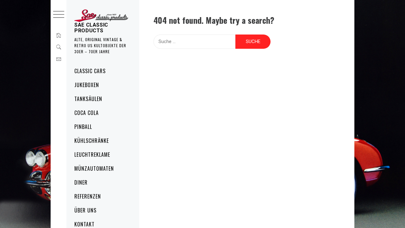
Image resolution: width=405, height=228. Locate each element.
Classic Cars (90, 71)
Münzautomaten (94, 168)
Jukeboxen (86, 85)
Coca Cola (86, 113)
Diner (81, 182)
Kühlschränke (91, 140)
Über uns (85, 210)
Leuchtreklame (92, 154)
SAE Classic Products (91, 27)
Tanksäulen (88, 99)
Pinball (83, 126)
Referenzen (87, 196)
